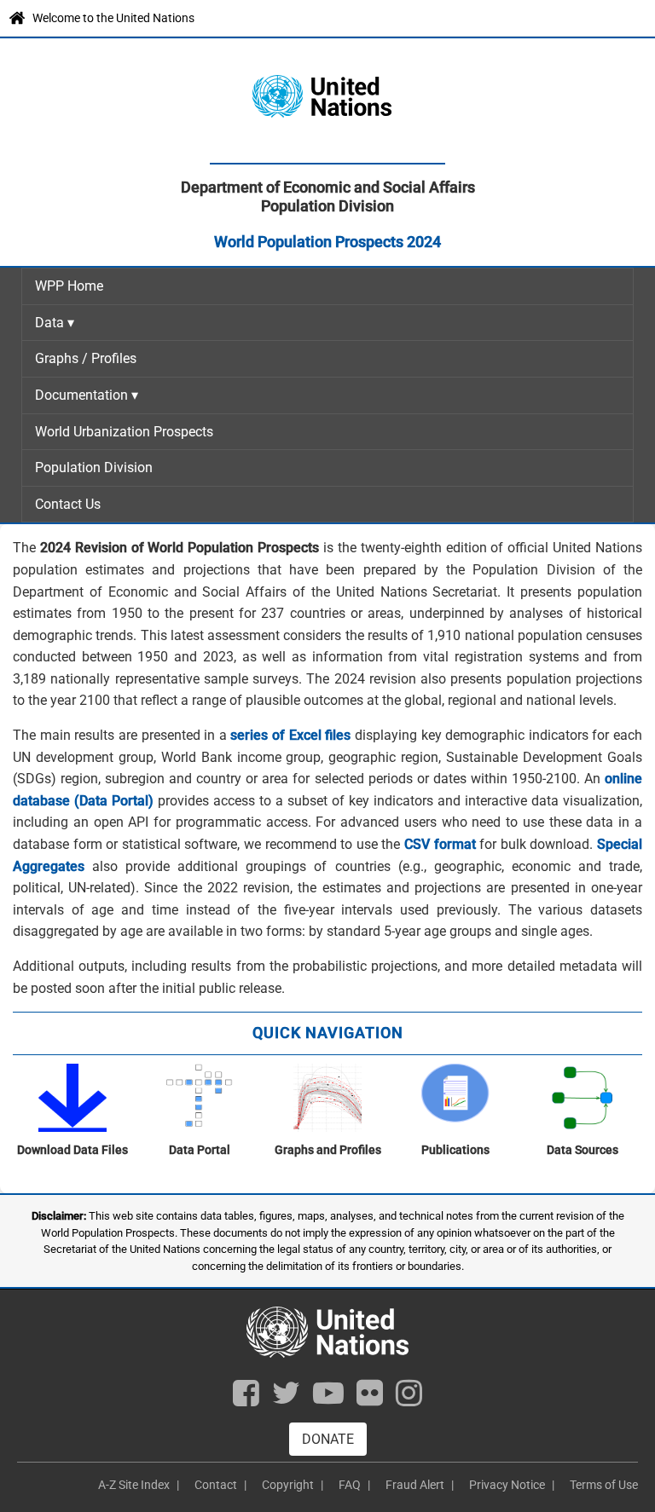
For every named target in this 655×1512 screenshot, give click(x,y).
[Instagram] (409, 1398)
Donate (328, 1439)
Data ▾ (54, 323)
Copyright (288, 1485)
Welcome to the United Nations (113, 18)
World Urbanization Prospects (124, 432)
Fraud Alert (414, 1485)
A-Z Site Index (134, 1485)
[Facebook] (246, 1398)
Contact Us (68, 504)
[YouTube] (328, 1398)
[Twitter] (286, 1398)
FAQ (350, 1485)
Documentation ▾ (86, 395)
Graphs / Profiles (85, 358)
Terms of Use (604, 1485)
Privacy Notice (507, 1485)
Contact (215, 1485)
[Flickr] (369, 1398)
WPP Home (69, 286)
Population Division (94, 467)
